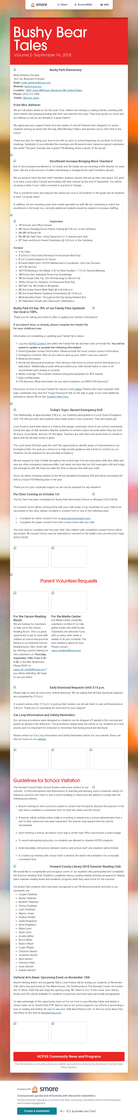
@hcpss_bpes (31, 97)
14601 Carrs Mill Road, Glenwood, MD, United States (53, 90)
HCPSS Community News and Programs (69, 1056)
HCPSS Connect (37, 343)
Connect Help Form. (58, 396)
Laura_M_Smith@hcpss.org (28, 669)
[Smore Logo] (39, 4)
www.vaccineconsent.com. (75, 518)
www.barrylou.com (51, 1012)
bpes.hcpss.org (33, 86)
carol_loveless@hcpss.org (66, 650)
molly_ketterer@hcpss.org (35, 82)
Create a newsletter (37, 1111)
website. (41, 739)
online (78, 389)
